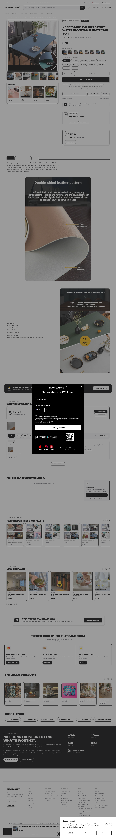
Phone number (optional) (42, 405)
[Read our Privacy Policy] (80, 419)
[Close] (82, 386)
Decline (104, 833)
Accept (87, 833)
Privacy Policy (80, 827)
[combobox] (39, 410)
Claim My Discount (58, 428)
